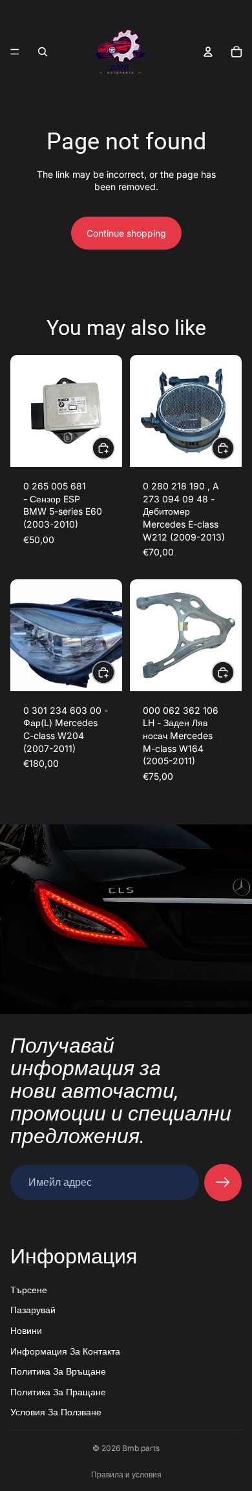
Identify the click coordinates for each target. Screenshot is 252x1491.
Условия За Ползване (55, 1411)
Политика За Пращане (58, 1391)
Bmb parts (141, 1448)
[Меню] (15, 52)
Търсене (28, 1288)
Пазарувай (33, 1309)
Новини (26, 1329)
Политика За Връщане (58, 1371)
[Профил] (208, 52)
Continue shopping (126, 233)
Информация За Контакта (65, 1350)
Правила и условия (126, 1474)
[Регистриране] (223, 1182)
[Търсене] (42, 52)
